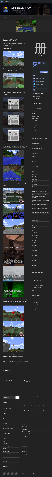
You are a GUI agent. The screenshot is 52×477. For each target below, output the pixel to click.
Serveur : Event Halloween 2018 (39, 141)
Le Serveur (34, 169)
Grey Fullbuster (6, 433)
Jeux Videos (35, 166)
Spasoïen (36, 127)
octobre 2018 (35, 222)
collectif (34, 161)
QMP (4, 456)
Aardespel (5, 405)
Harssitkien (36, 123)
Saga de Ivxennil (6, 458)
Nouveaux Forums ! (36, 146)
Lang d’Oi (36, 125)
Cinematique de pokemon (43, 212)
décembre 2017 (35, 235)
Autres (33, 156)
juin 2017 (34, 240)
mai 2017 (34, 242)
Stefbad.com (21, 8)
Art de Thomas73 (38, 103)
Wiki (26, 17)
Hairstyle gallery (36, 116)
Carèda (4, 413)
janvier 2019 (35, 220)
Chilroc (4, 416)
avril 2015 (34, 250)
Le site (34, 171)
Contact (34, 111)
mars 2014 (34, 265)
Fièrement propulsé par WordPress (30, 473)
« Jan (28, 415)
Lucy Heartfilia (6, 446)
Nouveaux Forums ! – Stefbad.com (40, 194)
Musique (34, 176)
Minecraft (8, 370)
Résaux (32, 17)
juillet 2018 (34, 227)
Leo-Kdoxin (5, 443)
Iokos (4, 436)
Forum (33, 113)
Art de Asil (36, 98)
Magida (4, 448)
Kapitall (4, 438)
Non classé (34, 179)
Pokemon (34, 181)
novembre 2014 (35, 253)
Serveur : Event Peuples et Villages (40, 138)
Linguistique (18, 17)
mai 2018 (34, 230)
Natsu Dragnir (6, 451)
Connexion (6, 1)
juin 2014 (34, 260)
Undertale (34, 184)
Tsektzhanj (5, 463)
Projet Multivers (37, 108)
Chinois (34, 159)
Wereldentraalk (6, 466)
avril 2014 (34, 263)
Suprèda (5, 461)
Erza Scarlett (6, 421)
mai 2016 (34, 247)
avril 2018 (34, 232)
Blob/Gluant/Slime (7, 408)
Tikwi (35, 130)
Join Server (44, 72)
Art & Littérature (7, 17)
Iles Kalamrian (35, 143)
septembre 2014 (36, 258)
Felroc (4, 426)
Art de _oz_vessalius (38, 105)
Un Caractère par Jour (37, 148)
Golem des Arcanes (7, 431)
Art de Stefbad (37, 101)
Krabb (4, 441)
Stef (33, 212)
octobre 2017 (35, 237)
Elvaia (35, 120)
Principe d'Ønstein (7, 453)
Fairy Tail (5, 423)
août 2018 (34, 225)
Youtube (34, 186)
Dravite (4, 418)
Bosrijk (4, 410)
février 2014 (35, 268)
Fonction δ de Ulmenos (8, 428)
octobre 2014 (35, 255)
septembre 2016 (36, 245)
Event (33, 164)
